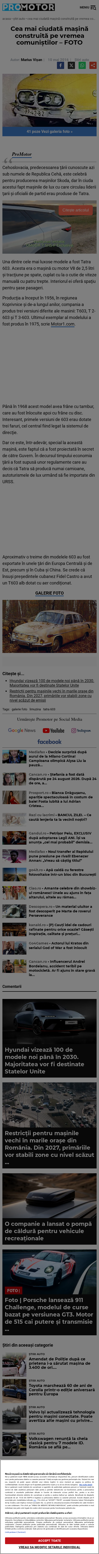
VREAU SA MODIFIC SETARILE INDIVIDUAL (49, 1547)
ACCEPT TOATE (49, 1540)
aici (34, 1500)
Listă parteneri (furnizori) (15, 1532)
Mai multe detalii (85, 1485)
